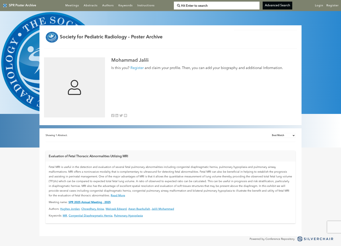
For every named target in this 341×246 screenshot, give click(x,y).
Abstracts (90, 5)
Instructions (146, 5)
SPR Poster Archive (22, 5)
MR (65, 215)
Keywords (125, 5)
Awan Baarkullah (139, 209)
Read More (118, 195)
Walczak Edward (116, 209)
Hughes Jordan (70, 209)
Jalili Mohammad (163, 209)
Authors (108, 5)
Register (332, 5)
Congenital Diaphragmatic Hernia (90, 215)
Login (319, 5)
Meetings (72, 5)
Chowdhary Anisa (92, 209)
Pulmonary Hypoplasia (128, 215)
